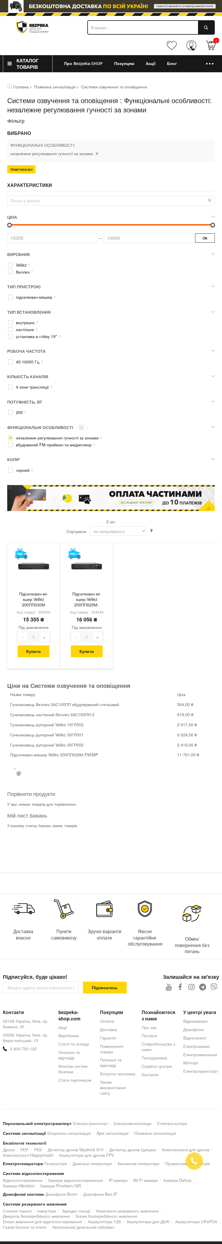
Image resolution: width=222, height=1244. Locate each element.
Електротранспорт (200, 1071)
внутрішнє (25, 322)
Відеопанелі (194, 1038)
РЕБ (38, 1149)
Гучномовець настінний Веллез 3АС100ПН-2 (52, 714)
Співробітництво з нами (158, 1046)
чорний (22, 470)
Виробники (68, 1035)
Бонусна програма (117, 1073)
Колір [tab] (13, 459)
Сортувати (76, 531)
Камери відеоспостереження (75, 1180)
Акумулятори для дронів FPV (86, 1155)
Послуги (149, 1035)
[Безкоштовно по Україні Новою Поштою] (21, 554)
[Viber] (214, 986)
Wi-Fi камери (145, 1180)
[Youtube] (169, 986)
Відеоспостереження (22, 1180)
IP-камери (118, 1180)
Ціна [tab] (12, 217)
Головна (21, 87)
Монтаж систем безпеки (73, 1068)
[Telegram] (202, 986)
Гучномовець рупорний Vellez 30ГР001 (47, 735)
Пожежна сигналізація (55, 87)
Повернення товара (111, 1048)
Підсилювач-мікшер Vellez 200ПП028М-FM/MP (54, 754)
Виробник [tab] (18, 254)
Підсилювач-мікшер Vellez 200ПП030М (33, 599)
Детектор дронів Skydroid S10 (75, 1149)
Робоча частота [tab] (26, 351)
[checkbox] (111, 264)
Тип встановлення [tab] (29, 312)
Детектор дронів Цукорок (132, 1149)
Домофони (193, 1029)
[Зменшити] (22, 636)
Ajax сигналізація (113, 1133)
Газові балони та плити (25, 1227)
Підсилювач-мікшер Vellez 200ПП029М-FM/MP (86, 599)
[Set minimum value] (212, 225)
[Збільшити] (44, 636)
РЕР (24, 1149)
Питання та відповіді (69, 1055)
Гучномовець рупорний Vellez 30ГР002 (47, 745)
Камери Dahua (177, 1180)
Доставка (108, 1029)
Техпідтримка (154, 1058)
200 (19, 412)
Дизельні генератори (92, 1163)
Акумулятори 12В (104, 1221)
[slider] (111, 6)
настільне (25, 329)
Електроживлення (200, 1054)
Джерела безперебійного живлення (36, 1216)
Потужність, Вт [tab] (24, 402)
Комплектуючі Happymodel (28, 1155)
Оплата (107, 1021)
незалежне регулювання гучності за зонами (57, 438)
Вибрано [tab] (19, 133)
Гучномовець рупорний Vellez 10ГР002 (47, 724)
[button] (209, 200)
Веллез (22, 272)
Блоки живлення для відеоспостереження (42, 1221)
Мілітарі (190, 1062)
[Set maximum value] (9, 225)
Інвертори (46, 1211)
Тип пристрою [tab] (23, 286)
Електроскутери (172, 1123)
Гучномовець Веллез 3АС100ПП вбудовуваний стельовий (64, 704)
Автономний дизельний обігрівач (83, 1227)
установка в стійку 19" (36, 336)
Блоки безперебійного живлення (106, 1216)
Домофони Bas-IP (100, 1194)
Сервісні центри (157, 1066)
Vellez (21, 265)
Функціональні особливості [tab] (48, 427)
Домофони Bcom (61, 1194)
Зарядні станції (76, 1211)
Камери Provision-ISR (60, 1186)
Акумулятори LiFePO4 (196, 1221)
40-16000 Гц (27, 362)
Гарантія (108, 1038)
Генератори (56, 1163)
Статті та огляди (73, 1044)
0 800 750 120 (23, 1049)
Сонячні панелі (17, 1211)
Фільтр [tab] (16, 121)
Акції (62, 1027)
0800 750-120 (192, 48)
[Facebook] (180, 986)
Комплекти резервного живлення (127, 1211)
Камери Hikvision (19, 1186)
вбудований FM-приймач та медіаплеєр (54, 445)
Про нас (149, 1027)
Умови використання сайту (113, 1087)
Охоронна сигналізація (69, 1133)
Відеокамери (195, 1021)
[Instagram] (191, 986)
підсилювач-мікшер (34, 297)
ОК (205, 238)
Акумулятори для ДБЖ (148, 1221)
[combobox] (151, 27)
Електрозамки (196, 1046)
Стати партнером (74, 1080)
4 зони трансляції (32, 387)
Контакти (150, 1074)
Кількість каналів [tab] (27, 376)
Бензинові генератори (138, 1163)
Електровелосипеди (132, 1123)
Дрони (9, 1149)
